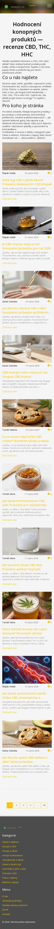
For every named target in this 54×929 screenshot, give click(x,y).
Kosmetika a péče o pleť (14, 868)
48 (44, 805)
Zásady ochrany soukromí (14, 905)
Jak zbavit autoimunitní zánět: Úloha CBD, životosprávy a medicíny (24, 695)
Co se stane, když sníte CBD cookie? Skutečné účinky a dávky (25, 439)
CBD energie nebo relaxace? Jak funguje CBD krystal (25, 374)
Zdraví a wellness (10, 842)
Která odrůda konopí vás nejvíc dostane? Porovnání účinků (24, 631)
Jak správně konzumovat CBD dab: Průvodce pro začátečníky (24, 503)
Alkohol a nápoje (10, 882)
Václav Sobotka (9, 301)
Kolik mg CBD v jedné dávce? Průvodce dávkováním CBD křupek (27, 182)
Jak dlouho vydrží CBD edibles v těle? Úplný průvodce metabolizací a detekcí (24, 760)
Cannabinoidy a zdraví (12, 859)
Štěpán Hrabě (8, 173)
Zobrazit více (9, 198)
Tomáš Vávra (8, 494)
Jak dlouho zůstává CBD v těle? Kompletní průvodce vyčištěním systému (25, 310)
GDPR (5, 909)
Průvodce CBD (9, 873)
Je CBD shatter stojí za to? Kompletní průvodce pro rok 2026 (26, 246)
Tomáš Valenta (9, 429)
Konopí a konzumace (12, 855)
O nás (5, 896)
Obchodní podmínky (12, 900)
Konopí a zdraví (9, 850)
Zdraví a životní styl (11, 864)
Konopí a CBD (9, 846)
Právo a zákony (9, 877)
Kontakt (6, 914)
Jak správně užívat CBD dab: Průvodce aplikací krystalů (22, 567)
